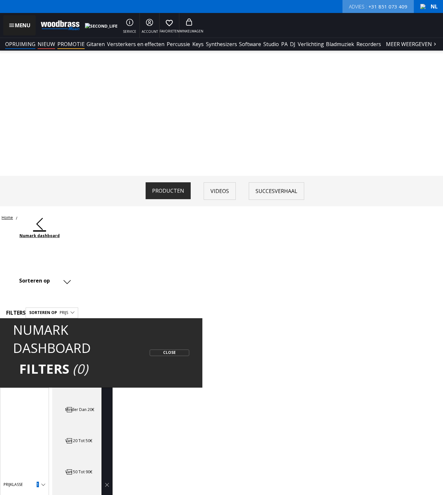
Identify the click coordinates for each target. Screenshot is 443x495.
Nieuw (46, 44)
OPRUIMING (20, 44)
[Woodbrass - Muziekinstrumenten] (57, 25)
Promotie (71, 44)
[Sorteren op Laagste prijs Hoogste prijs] (43, 280)
